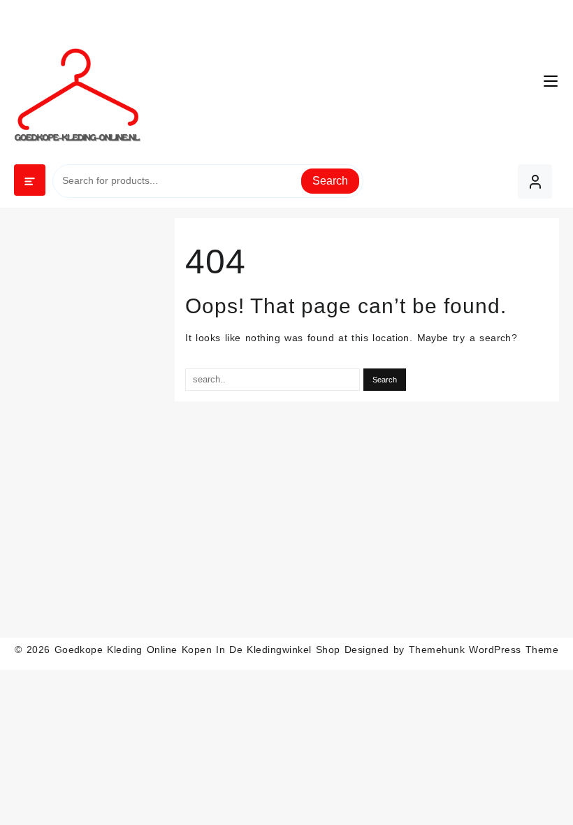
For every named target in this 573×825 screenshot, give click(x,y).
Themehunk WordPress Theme (483, 649)
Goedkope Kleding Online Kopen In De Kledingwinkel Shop (197, 649)
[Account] (535, 181)
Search (330, 181)
